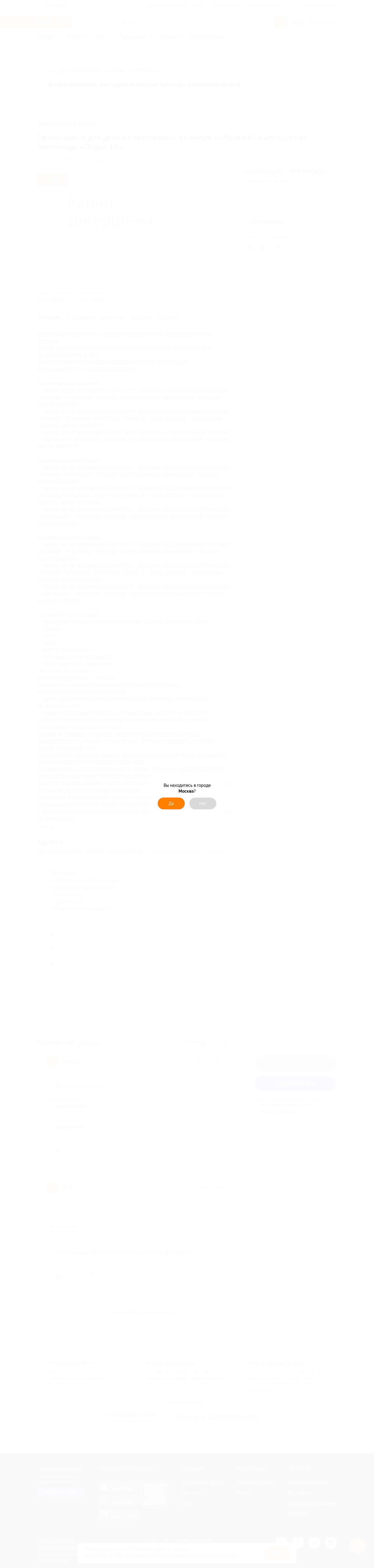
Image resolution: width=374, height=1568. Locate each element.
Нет (203, 803)
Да (171, 803)
